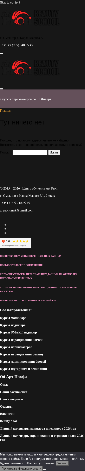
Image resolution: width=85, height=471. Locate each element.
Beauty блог (8, 420)
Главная (5, 110)
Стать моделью (11, 399)
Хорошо (62, 463)
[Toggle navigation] (1, 53)
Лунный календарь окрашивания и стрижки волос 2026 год (42, 437)
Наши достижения (13, 391)
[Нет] (44, 469)
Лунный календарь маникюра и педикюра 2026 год (38, 428)
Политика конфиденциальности (21, 468)
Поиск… (6, 152)
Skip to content (10, 2)
